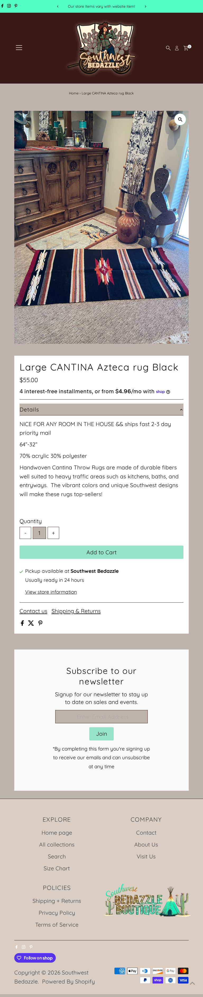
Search (57, 856)
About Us (146, 844)
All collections (57, 844)
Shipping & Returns (76, 611)
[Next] (145, 6)
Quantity (31, 521)
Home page (56, 832)
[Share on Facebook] (23, 623)
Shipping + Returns (57, 900)
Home (74, 93)
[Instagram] (9, 6)
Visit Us (146, 856)
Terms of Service (57, 924)
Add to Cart (101, 552)
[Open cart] (186, 48)
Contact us (33, 611)
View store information (51, 591)
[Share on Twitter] (32, 623)
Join (101, 733)
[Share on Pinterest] (40, 623)
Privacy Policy (57, 912)
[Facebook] (2, 6)
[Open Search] (168, 48)
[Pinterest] (16, 6)
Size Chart (57, 868)
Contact (146, 832)
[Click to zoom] (180, 119)
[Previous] (58, 6)
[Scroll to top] (192, 982)
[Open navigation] (19, 48)
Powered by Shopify (68, 981)
